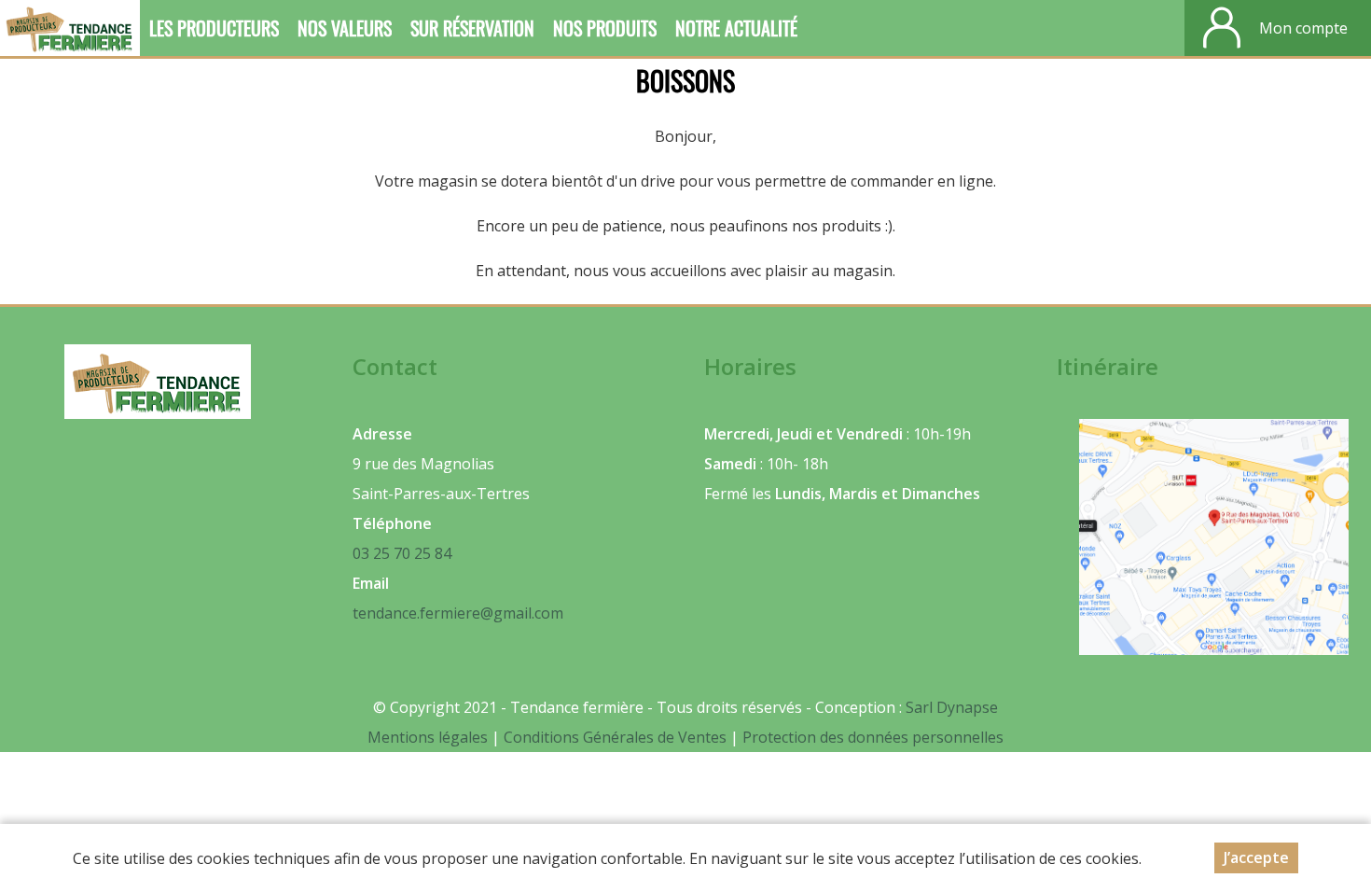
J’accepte (1256, 857)
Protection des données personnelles (873, 737)
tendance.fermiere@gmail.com (458, 613)
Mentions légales (427, 737)
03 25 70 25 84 (402, 553)
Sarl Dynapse (952, 707)
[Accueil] (70, 28)
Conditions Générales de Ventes (617, 737)
